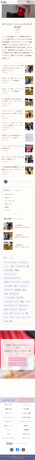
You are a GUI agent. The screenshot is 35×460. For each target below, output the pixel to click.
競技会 (7, 207)
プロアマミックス (8, 290)
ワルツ (17, 317)
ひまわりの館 (20, 297)
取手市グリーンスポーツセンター (12, 282)
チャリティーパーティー (10, 274)
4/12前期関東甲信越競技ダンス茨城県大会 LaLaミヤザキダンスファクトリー (12, 169)
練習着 (16, 270)
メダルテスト (26, 282)
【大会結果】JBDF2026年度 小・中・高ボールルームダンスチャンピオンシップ (12, 101)
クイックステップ (8, 301)
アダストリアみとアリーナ (10, 305)
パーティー (17, 313)
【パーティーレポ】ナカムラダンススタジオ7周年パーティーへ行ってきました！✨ (12, 125)
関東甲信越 (17, 290)
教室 (11, 321)
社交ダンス (8, 197)
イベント (7, 210)
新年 (28, 266)
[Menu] (32, 2)
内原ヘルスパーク (23, 305)
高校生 (24, 290)
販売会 (15, 286)
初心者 (6, 321)
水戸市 (11, 313)
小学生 (12, 266)
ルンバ (23, 317)
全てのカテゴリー (10, 194)
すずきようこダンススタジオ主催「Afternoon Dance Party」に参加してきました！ (12, 68)
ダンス (16, 301)
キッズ (6, 313)
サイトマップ (26, 438)
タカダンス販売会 (8, 270)
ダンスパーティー (23, 286)
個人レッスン (8, 204)
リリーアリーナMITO (9, 297)
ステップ (12, 317)
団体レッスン (22, 309)
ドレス (6, 317)
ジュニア (6, 266)
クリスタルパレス (20, 266)
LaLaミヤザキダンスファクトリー (12, 278)
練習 (27, 313)
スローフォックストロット (10, 262)
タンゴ (28, 317)
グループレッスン (10, 201)
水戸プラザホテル (14, 293)
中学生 (6, 293)
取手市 (6, 309)
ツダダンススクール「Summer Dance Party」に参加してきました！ (12, 113)
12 (29, 182)
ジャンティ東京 (8, 286)
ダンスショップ (13, 309)
